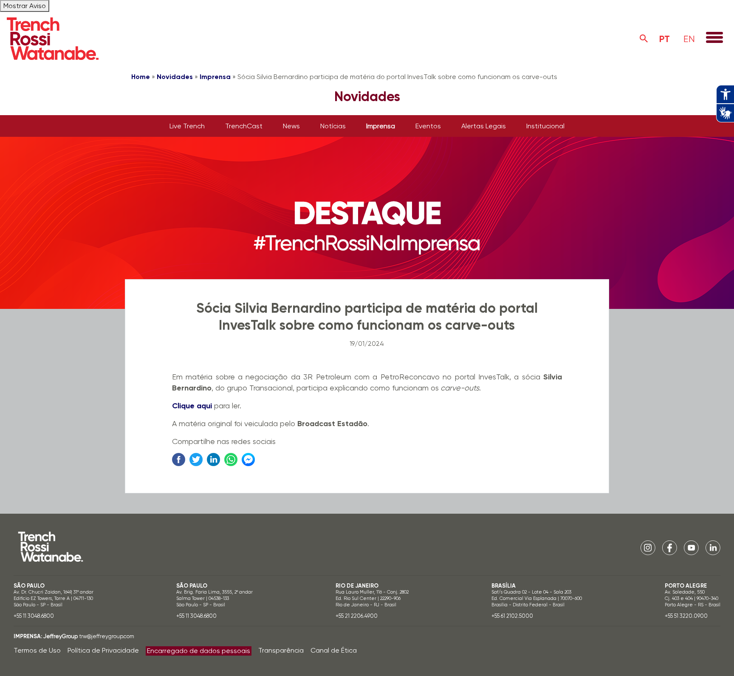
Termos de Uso (37, 650)
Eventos (428, 126)
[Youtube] (691, 547)
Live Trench (187, 126)
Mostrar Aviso (24, 6)
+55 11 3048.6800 (34, 616)
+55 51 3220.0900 (686, 616)
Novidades (175, 77)
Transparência (281, 650)
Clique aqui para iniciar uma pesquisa (643, 38)
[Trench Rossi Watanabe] (53, 38)
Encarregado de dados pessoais (198, 651)
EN (689, 39)
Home (140, 77)
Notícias (333, 126)
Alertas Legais (483, 126)
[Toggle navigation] (714, 38)
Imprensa (215, 77)
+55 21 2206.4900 (357, 616)
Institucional (545, 126)
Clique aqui (192, 405)
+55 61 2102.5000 (512, 616)
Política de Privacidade (103, 650)
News (291, 126)
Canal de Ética (334, 650)
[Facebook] (669, 547)
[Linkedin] (713, 547)
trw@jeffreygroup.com (106, 636)
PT (664, 39)
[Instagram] (648, 547)
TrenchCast (244, 126)
